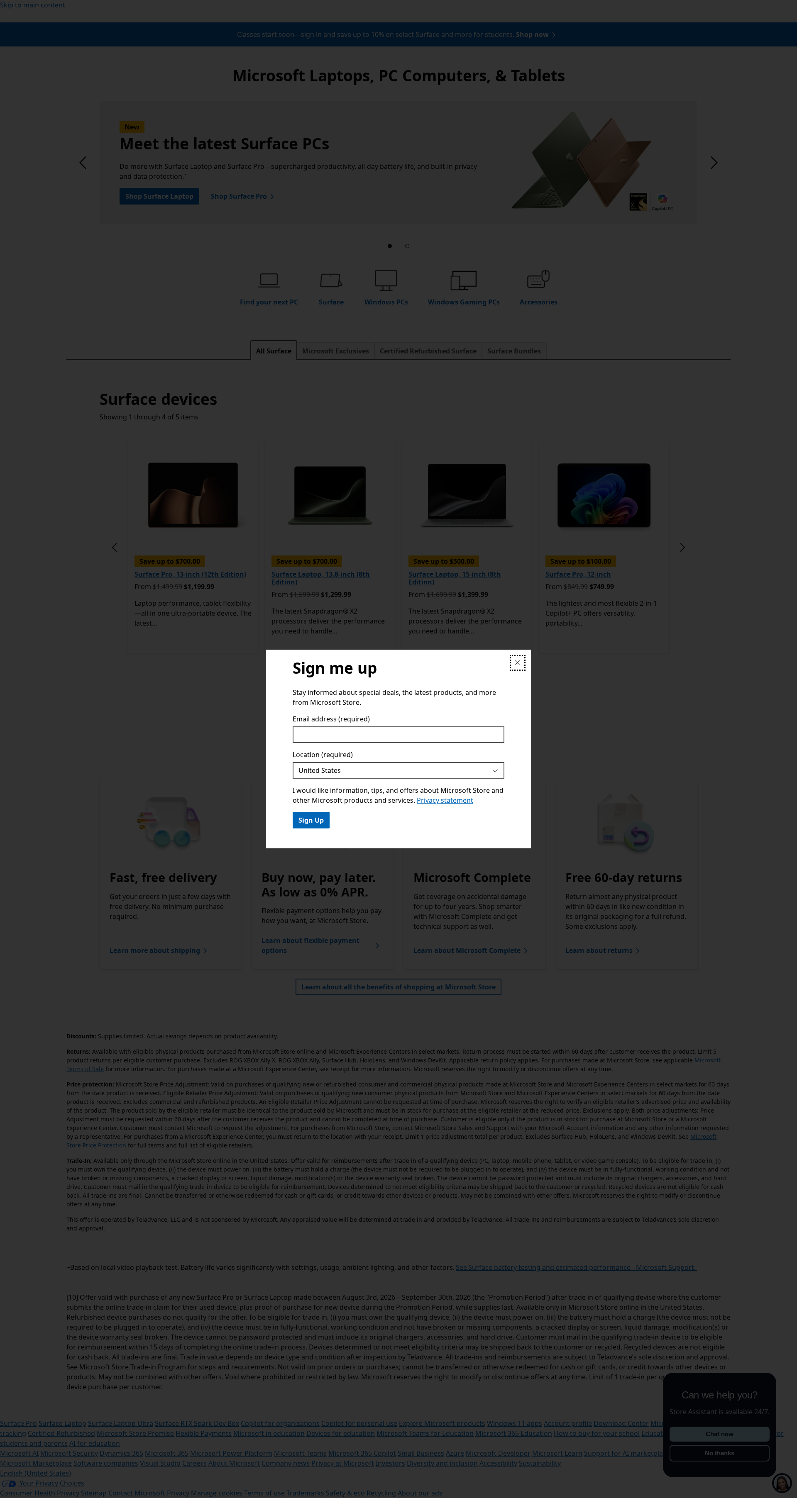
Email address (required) (331, 718)
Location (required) (323, 754)
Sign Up (311, 820)
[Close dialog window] (517, 663)
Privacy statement (445, 800)
